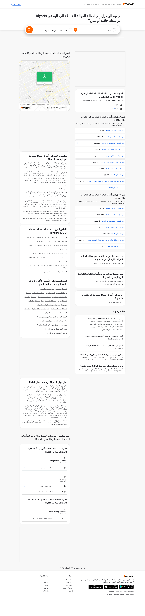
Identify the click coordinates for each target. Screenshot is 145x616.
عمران (54, 241)
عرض (95, 263)
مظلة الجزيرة (63, 257)
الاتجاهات (46, 591)
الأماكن (46, 582)
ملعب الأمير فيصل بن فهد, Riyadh (56, 329)
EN (70, 591)
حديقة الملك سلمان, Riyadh (35, 293)
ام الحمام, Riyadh (30, 297)
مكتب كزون (63, 249)
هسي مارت (63, 237)
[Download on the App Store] (111, 587)
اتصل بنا (109, 594)
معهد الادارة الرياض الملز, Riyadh (56, 293)
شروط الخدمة (129, 594)
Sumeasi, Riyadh (61, 289)
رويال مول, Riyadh (45, 321)
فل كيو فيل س (62, 261)
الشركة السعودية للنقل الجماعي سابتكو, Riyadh (52, 317)
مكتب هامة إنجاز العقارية (49, 257)
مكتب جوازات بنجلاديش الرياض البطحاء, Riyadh (52, 325)
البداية (114, 28)
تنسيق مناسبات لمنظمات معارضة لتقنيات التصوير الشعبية (49, 253)
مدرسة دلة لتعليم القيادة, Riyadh (56, 333)
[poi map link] (44, 85)
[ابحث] (29, 29)
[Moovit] (128, 4)
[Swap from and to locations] (75, 30)
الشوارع (46, 585)
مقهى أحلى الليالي (33, 257)
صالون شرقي (46, 271)
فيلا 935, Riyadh (50, 301)
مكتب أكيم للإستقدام (43, 241)
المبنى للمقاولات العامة (60, 271)
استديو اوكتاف (48, 245)
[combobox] (97, 31)
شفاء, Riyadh (50, 313)
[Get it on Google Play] (126, 587)
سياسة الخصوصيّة (118, 594)
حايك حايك (54, 237)
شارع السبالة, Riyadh (60, 321)
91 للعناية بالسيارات (43, 237)
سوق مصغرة (31, 237)
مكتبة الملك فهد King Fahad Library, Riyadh (52, 297)
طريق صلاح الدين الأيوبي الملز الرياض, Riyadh (52, 305)
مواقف (46, 588)
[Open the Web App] (96, 587)
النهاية (70, 28)
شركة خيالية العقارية (60, 245)
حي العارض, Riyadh (47, 289)
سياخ (30, 245)
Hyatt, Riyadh (62, 301)
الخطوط (46, 579)
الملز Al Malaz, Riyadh (36, 301)
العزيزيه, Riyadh (61, 313)
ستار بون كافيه (62, 241)
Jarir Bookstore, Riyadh (59, 309)
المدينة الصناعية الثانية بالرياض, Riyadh (37, 309)
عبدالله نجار (38, 245)
